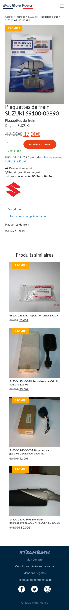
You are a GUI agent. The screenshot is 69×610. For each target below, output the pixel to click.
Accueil (9, 16)
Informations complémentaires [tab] (27, 216)
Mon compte (34, 559)
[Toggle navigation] (61, 6)
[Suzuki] (13, 189)
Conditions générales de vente (34, 566)
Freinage (20, 16)
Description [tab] (15, 209)
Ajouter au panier (40, 144)
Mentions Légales (34, 573)
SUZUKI (32, 16)
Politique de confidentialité (35, 579)
